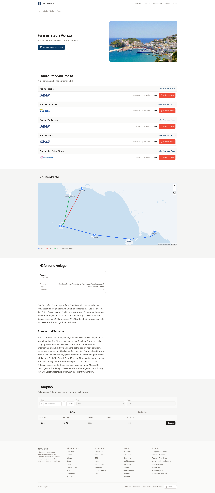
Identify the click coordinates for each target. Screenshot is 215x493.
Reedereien (157, 3)
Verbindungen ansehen (53, 47)
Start (39, 11)
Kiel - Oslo (156, 467)
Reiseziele (138, 3)
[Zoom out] (174, 189)
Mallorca (127, 474)
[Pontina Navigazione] (48, 157)
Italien (52, 11)
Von (77, 400)
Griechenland (129, 470)
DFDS (97, 461)
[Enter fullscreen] (174, 193)
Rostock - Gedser (158, 455)
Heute (70, 404)
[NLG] (45, 111)
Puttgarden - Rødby (159, 452)
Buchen (171, 423)
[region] (107, 214)
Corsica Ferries (100, 470)
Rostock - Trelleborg (159, 458)
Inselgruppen (72, 467)
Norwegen (127, 458)
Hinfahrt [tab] (72, 412)
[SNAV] (45, 95)
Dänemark (127, 452)
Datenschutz (146, 487)
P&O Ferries (99, 464)
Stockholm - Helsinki (159, 474)
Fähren (69, 458)
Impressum (136, 487)
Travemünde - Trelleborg (161, 461)
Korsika (126, 467)
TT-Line (97, 458)
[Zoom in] (174, 185)
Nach (129, 400)
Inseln (69, 464)
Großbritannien (129, 461)
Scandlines (99, 452)
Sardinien (127, 464)
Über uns (70, 477)
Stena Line (99, 455)
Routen (147, 3)
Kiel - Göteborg (157, 464)
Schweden (127, 455)
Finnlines (98, 467)
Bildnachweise (157, 487)
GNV (96, 474)
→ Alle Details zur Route (166, 89)
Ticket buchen (168, 95)
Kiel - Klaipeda (157, 470)
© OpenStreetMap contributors (167, 244)
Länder (167, 3)
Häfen (174, 3)
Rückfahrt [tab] (142, 412)
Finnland (127, 477)
